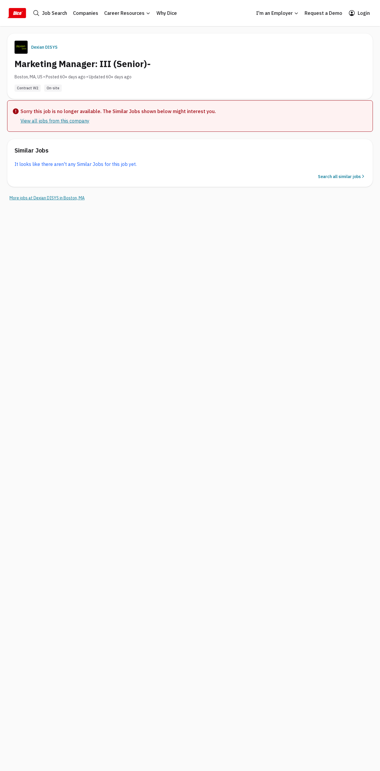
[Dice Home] (16, 13)
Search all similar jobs (339, 176)
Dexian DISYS (44, 47)
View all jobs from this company (54, 121)
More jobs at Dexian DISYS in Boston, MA (47, 198)
